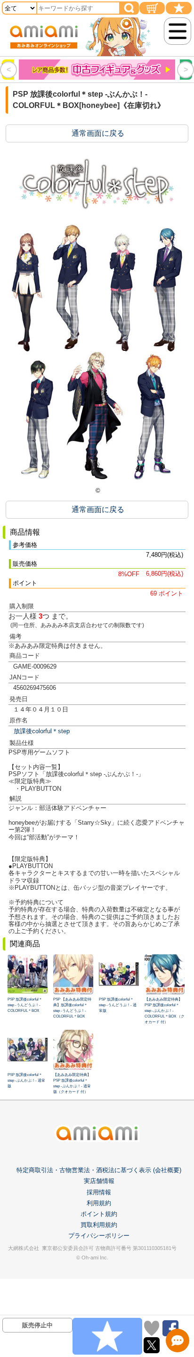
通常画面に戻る (98, 133)
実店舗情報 (99, 1180)
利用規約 (99, 1203)
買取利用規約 (99, 1224)
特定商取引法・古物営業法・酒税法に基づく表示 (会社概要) (98, 1170)
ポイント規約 (99, 1213)
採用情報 (99, 1192)
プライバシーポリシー (98, 1235)
